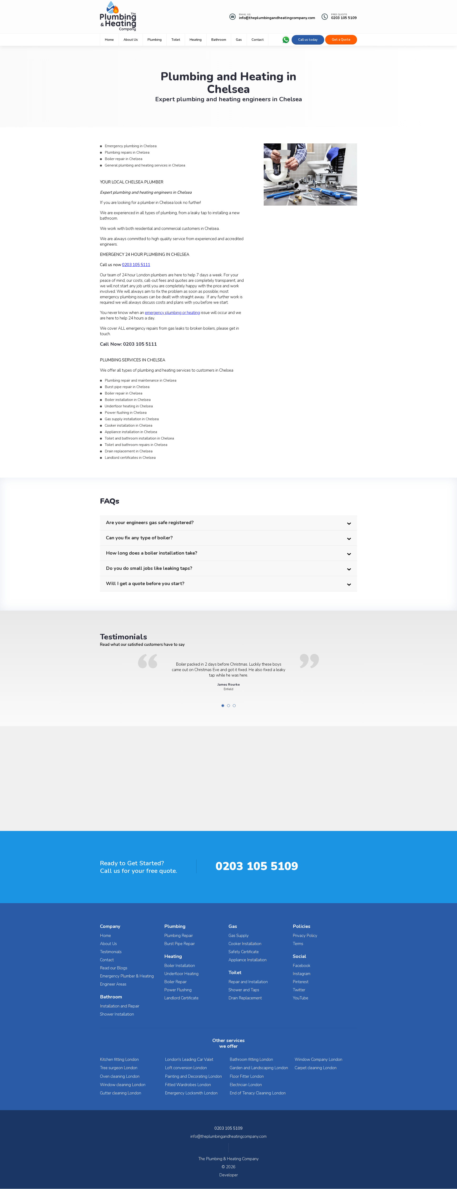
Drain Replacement (245, 998)
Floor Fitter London (247, 1076)
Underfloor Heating (181, 973)
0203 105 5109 (344, 17)
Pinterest (300, 982)
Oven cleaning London (119, 1076)
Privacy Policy (305, 935)
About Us (131, 39)
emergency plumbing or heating (172, 312)
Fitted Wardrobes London (188, 1085)
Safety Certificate (243, 952)
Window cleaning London (122, 1085)
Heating (196, 39)
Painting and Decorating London (193, 1076)
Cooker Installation (244, 943)
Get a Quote (341, 40)
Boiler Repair (175, 982)
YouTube (300, 998)
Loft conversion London (186, 1068)
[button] (228, 774)
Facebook (301, 965)
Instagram (301, 973)
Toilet (175, 39)
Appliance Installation (247, 960)
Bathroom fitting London (251, 1059)
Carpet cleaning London (316, 1068)
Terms (298, 943)
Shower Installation (117, 1014)
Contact (257, 39)
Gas (239, 39)
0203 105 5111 (140, 344)
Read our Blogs (113, 968)
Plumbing (155, 39)
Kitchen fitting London (119, 1059)
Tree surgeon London (118, 1068)
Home (109, 39)
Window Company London (318, 1059)
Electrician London (246, 1085)
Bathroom (218, 39)
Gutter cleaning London (120, 1093)
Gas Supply (238, 935)
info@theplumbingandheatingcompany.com (277, 17)
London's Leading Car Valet (189, 1059)
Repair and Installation (248, 982)
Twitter (299, 990)
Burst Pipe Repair (179, 943)
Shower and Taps (243, 990)
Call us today (308, 40)
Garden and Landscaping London (259, 1068)
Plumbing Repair (178, 935)
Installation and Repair (119, 1006)
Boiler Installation (179, 965)
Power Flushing (178, 990)
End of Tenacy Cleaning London (258, 1093)
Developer (228, 1175)
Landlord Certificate (181, 998)
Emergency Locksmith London (191, 1093)
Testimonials (111, 952)
